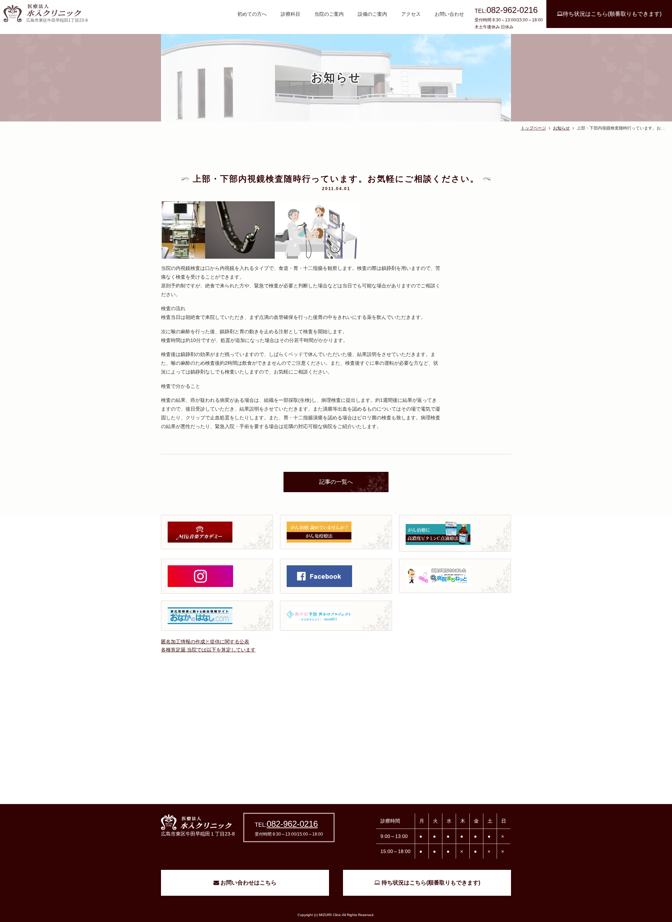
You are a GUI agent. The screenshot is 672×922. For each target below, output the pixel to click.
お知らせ (561, 128)
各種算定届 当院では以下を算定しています (208, 649)
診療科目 (290, 14)
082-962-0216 (292, 824)
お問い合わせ (449, 14)
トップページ (533, 128)
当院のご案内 (329, 14)
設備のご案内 (372, 14)
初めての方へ (252, 14)
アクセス (411, 14)
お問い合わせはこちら (247, 883)
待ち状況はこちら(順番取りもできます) (612, 14)
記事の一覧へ (336, 482)
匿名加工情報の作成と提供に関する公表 (205, 641)
